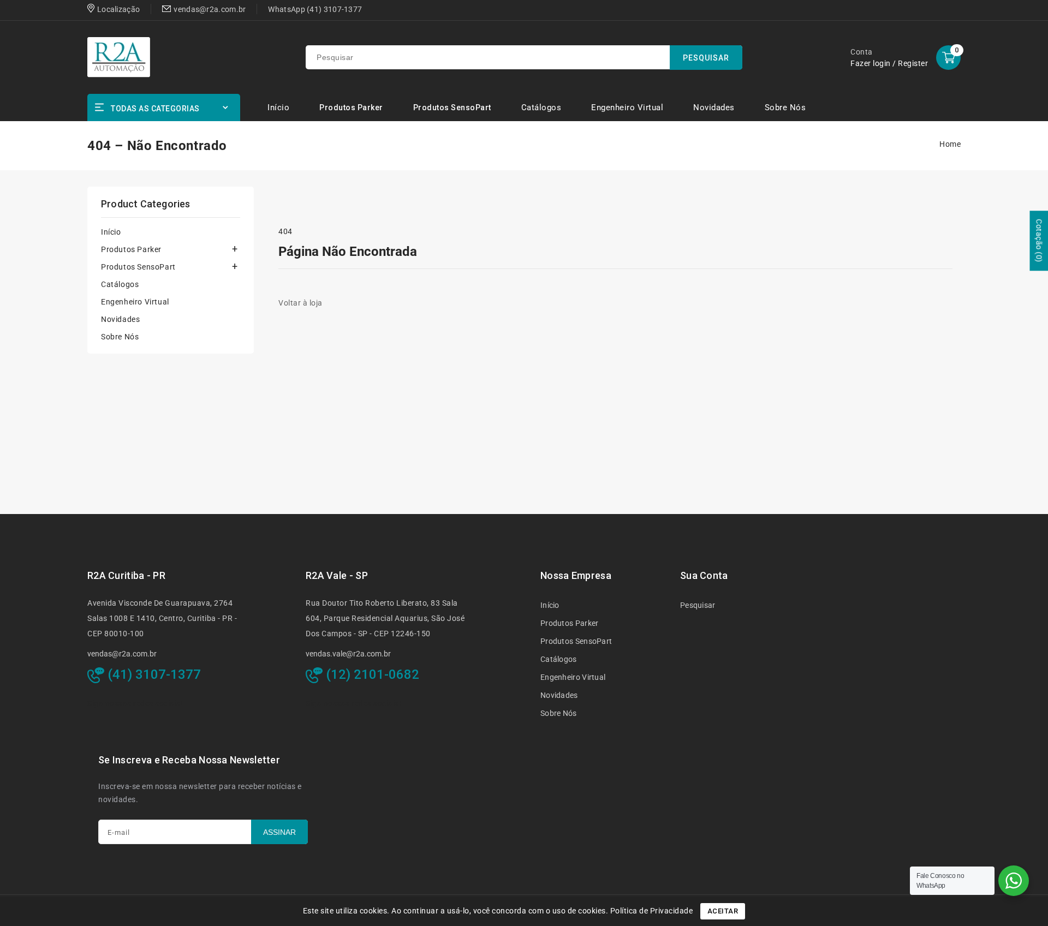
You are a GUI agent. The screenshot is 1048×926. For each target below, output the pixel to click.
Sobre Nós (120, 336)
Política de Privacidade (651, 910)
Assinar (279, 832)
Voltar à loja (300, 302)
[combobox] (524, 57)
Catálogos (120, 284)
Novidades (120, 319)
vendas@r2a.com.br (122, 653)
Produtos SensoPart (452, 107)
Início (111, 232)
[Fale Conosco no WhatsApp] (1013, 880)
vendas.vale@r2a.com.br (348, 653)
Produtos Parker (351, 107)
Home (950, 144)
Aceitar (723, 911)
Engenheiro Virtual (135, 301)
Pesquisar (698, 605)
